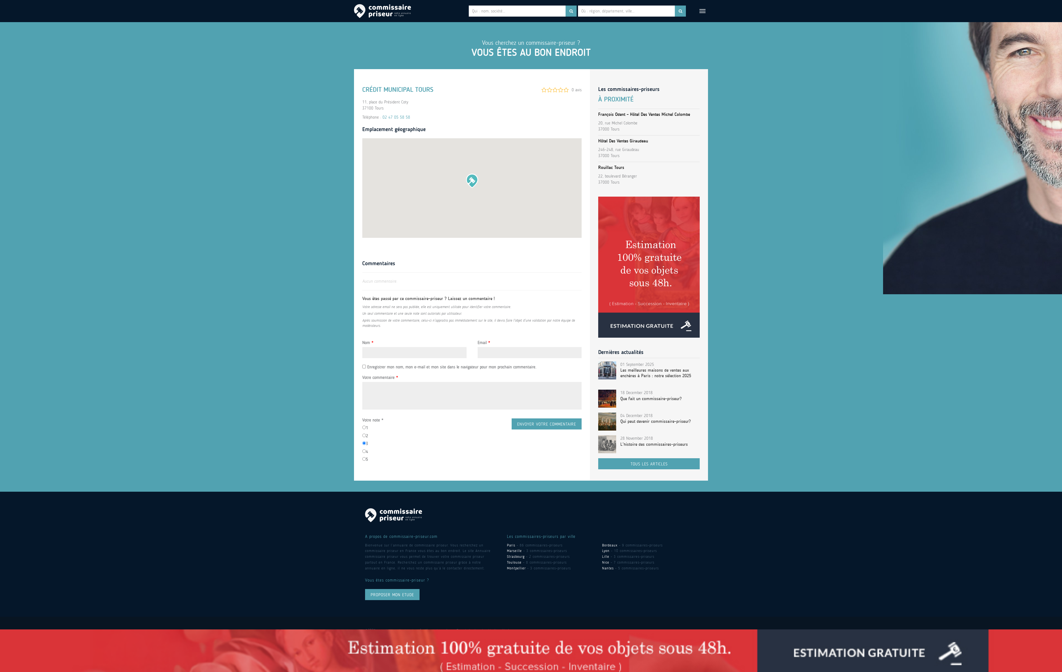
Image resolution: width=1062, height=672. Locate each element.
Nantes (608, 568)
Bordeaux (610, 545)
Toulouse (514, 562)
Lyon (606, 551)
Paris (511, 545)
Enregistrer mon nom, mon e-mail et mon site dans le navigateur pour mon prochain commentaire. (451, 366)
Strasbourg (516, 556)
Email (484, 342)
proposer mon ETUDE (392, 594)
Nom (367, 342)
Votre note (372, 420)
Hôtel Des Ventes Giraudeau (623, 141)
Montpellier (516, 568)
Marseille (514, 551)
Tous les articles (649, 464)
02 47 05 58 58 (396, 117)
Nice (605, 562)
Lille (605, 556)
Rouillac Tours (611, 167)
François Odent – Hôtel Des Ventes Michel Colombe (644, 114)
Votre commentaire (380, 377)
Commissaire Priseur (382, 11)
